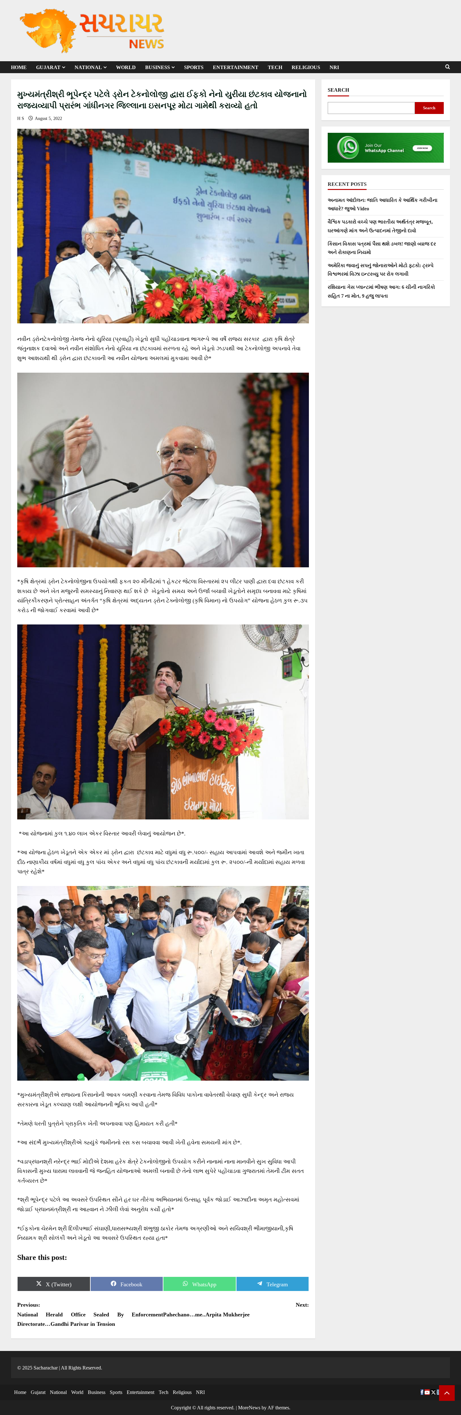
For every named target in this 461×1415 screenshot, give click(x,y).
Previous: (90, 1314)
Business (157, 67)
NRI (334, 67)
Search (338, 90)
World (126, 67)
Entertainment (235, 67)
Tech (275, 67)
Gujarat (48, 67)
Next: (236, 1310)
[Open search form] (447, 67)
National (88, 67)
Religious (306, 67)
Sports (194, 67)
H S (21, 118)
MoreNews (249, 1407)
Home (19, 67)
